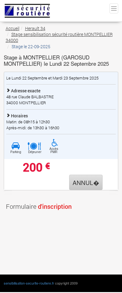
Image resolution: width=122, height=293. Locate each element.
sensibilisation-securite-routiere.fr (29, 282)
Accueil (12, 28)
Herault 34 (35, 28)
